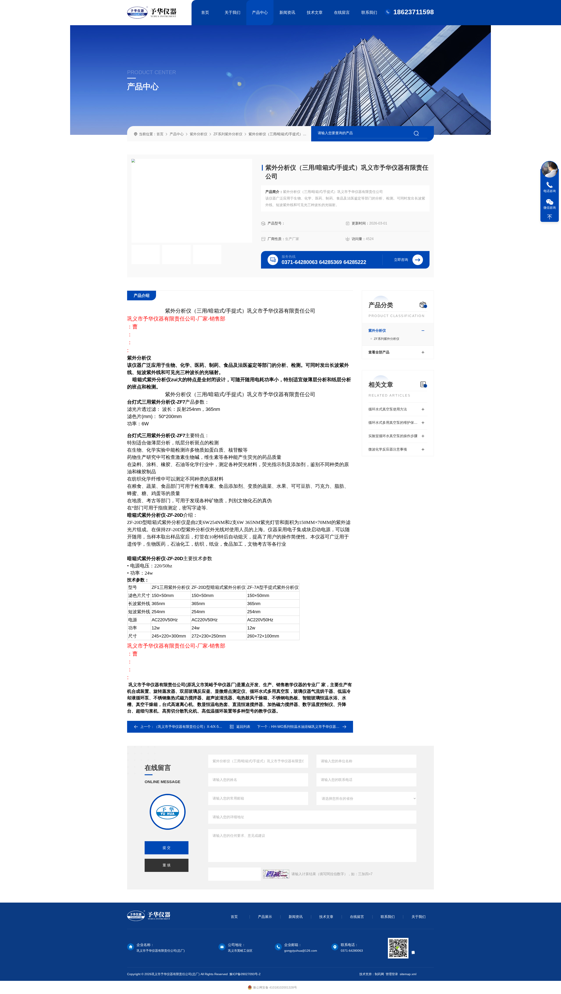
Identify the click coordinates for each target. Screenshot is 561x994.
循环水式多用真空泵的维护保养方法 (396, 422)
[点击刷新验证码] (276, 874)
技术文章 (315, 12)
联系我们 (369, 12)
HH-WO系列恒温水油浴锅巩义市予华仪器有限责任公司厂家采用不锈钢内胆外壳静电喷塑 (340, 727)
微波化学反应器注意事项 (387, 449)
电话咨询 (549, 191)
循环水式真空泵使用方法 (387, 409)
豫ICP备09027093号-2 (245, 974)
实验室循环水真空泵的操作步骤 (392, 436)
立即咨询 (401, 260)
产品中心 (260, 12)
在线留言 (342, 12)
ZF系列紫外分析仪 (227, 134)
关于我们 (232, 12)
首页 (205, 12)
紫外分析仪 (198, 134)
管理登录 (392, 974)
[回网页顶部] (549, 217)
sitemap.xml (408, 974)
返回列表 (243, 727)
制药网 (379, 974)
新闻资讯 (287, 12)
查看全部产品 (378, 352)
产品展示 (265, 917)
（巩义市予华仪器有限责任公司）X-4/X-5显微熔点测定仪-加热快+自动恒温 (212, 727)
